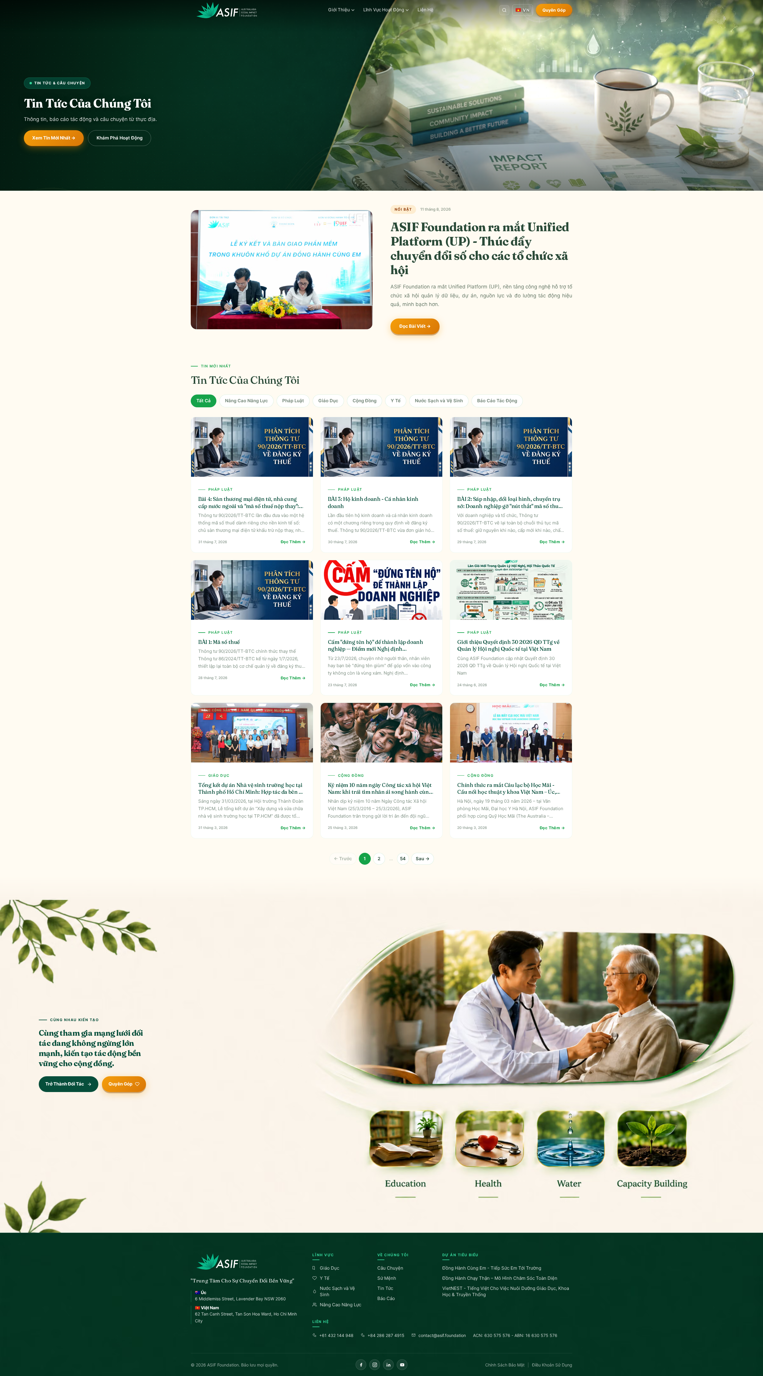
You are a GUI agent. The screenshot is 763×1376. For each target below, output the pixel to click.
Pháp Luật (293, 400)
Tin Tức (385, 1288)
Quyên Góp (554, 10)
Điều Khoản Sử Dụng (552, 1364)
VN (526, 10)
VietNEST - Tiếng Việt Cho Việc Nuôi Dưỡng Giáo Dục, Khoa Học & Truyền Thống (505, 1291)
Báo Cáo (386, 1298)
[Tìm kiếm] (504, 10)
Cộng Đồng (364, 400)
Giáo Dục (328, 400)
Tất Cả (203, 400)
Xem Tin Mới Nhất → (53, 138)
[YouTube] (402, 1364)
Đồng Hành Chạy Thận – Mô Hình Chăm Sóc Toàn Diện (499, 1278)
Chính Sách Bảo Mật (505, 1364)
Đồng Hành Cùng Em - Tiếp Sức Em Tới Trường (491, 1268)
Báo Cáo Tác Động (497, 400)
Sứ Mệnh (386, 1278)
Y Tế (396, 400)
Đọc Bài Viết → (415, 326)
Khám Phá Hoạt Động (119, 138)
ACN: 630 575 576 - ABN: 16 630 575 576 (515, 1335)
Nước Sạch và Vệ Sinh (439, 400)
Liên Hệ (425, 10)
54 (403, 858)
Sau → (422, 858)
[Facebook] (361, 1364)
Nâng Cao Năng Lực (246, 400)
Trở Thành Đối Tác (64, 1084)
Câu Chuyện (390, 1268)
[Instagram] (374, 1364)
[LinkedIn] (388, 1364)
